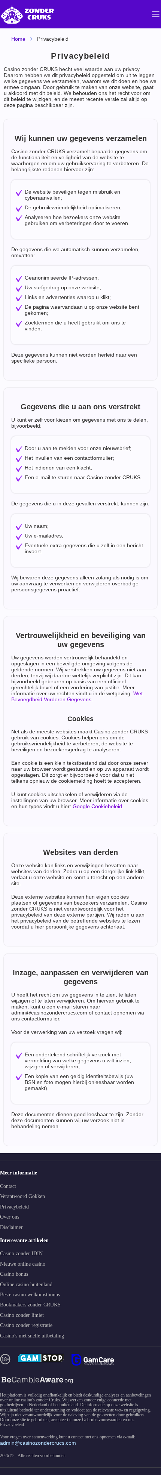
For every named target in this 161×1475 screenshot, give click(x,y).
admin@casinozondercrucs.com (38, 1443)
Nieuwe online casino (22, 1264)
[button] (148, 1432)
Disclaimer (11, 1227)
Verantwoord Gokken (22, 1196)
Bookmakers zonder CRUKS (30, 1305)
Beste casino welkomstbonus (30, 1294)
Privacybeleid (14, 1207)
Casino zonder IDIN (21, 1253)
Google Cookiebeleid (96, 806)
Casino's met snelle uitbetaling (32, 1336)
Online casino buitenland (26, 1284)
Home (18, 39)
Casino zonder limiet (22, 1315)
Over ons (9, 1217)
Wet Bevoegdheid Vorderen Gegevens (77, 696)
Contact (8, 1186)
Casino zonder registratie (26, 1325)
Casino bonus (14, 1274)
